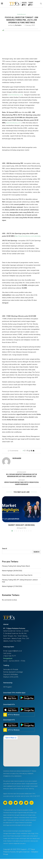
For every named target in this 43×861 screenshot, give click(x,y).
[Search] (41, 3)
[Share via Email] (33, 450)
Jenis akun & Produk (10, 669)
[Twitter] (16, 803)
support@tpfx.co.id (15, 651)
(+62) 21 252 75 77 (9, 656)
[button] (4, 514)
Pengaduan (7, 658)
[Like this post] (25, 450)
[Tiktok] (21, 803)
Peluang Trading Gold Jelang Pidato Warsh (16, 566)
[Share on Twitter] (29, 451)
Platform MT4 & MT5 (10, 677)
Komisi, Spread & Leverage (13, 672)
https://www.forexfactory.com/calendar (27, 236)
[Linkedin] (26, 803)
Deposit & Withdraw (10, 674)
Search (4, 548)
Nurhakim (18, 25)
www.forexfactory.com (15, 95)
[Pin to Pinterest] (31, 450)
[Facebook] (5, 803)
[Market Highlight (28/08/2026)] (21, 509)
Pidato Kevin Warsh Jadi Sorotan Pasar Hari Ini (17, 575)
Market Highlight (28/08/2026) (21, 525)
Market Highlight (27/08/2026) (12, 586)
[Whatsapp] (32, 803)
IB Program (7, 687)
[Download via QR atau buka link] (10, 697)
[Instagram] (10, 803)
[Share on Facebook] (27, 450)
